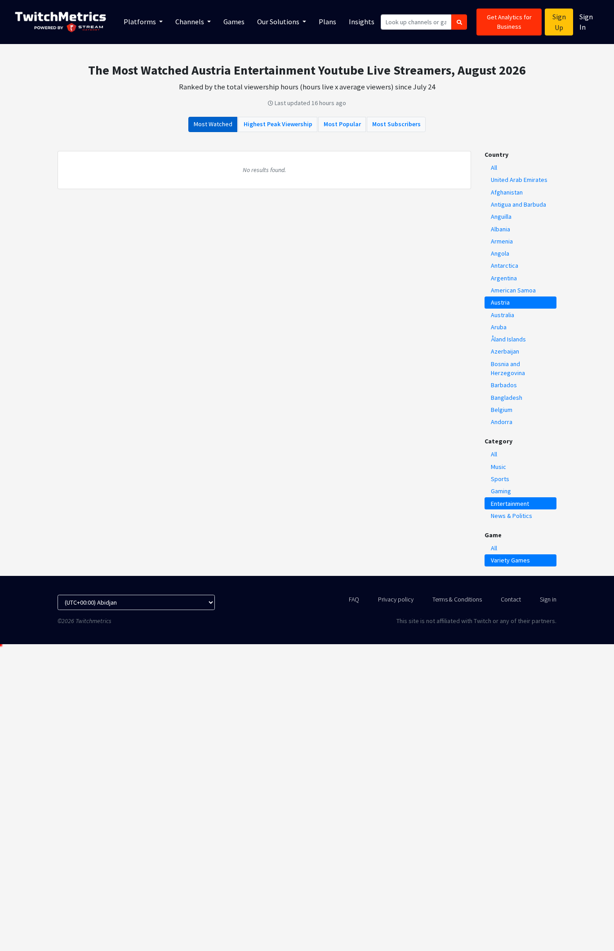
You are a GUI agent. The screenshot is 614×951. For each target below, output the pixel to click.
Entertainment (510, 504)
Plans (327, 21)
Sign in (548, 599)
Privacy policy (396, 599)
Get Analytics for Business (509, 22)
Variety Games (510, 560)
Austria (500, 302)
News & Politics (511, 516)
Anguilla (501, 216)
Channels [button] (190, 21)
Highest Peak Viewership (278, 124)
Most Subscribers (396, 124)
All (494, 168)
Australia (502, 315)
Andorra (501, 422)
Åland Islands (508, 339)
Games (234, 21)
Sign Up (559, 22)
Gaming (501, 491)
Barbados (504, 385)
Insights (361, 21)
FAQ (354, 599)
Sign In (586, 21)
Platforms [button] (140, 21)
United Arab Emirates (519, 180)
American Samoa (513, 290)
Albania (500, 229)
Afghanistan (507, 192)
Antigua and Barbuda (518, 204)
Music (498, 467)
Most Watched (213, 124)
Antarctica (504, 265)
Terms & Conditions (457, 599)
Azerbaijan (505, 351)
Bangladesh (506, 398)
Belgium (501, 410)
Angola (500, 253)
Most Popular (342, 124)
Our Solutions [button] (279, 21)
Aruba (499, 327)
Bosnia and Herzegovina (508, 368)
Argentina (504, 278)
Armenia (502, 241)
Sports (500, 479)
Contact (511, 599)
